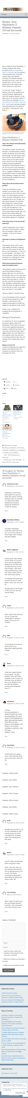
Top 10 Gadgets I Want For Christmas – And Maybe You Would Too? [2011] (6, 414)
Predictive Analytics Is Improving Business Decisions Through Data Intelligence (12, 1017)
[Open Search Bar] (26, 15)
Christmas (5, 450)
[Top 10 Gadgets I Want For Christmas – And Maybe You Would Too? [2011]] (7, 407)
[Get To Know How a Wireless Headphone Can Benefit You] (7, 427)
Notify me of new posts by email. (14, 965)
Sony (10, 452)
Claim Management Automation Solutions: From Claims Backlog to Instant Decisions (12, 1023)
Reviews (14, 445)
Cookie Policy (8, 1090)
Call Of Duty (20, 448)
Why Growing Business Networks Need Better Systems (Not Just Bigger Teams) (14, 1051)
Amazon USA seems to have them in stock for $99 (14, 102)
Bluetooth (13, 448)
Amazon (6, 448)
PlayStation (7, 445)
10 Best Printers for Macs (9, 993)
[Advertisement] (15, 3)
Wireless (15, 452)
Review (6, 452)
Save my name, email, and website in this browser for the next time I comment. (13, 953)
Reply (6, 510)
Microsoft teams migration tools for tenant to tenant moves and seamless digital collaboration (13, 1058)
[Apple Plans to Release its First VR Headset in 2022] (18, 407)
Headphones (13, 450)
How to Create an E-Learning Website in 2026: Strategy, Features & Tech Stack (13, 1045)
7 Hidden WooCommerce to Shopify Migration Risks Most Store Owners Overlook (13, 1034)
